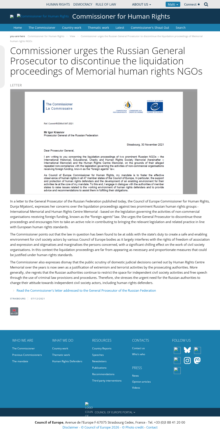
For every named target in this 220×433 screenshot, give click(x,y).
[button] (110, 412)
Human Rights (58, 4)
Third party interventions (107, 380)
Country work (71, 28)
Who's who (138, 354)
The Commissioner (42, 28)
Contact (151, 427)
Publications (99, 368)
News (135, 375)
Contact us (138, 348)
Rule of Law (106, 4)
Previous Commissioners (27, 355)
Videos (136, 387)
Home (18, 28)
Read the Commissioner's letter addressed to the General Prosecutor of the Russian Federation (86, 290)
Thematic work (98, 28)
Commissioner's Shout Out (150, 28)
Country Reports (102, 348)
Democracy (82, 4)
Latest (120, 28)
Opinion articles (141, 381)
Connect (190, 4)
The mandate (20, 361)
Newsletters (99, 361)
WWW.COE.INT (21, 4)
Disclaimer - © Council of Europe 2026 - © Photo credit (103, 427)
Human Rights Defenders (67, 361)
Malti (172, 4)
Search (181, 28)
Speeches (98, 355)
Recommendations (103, 374)
